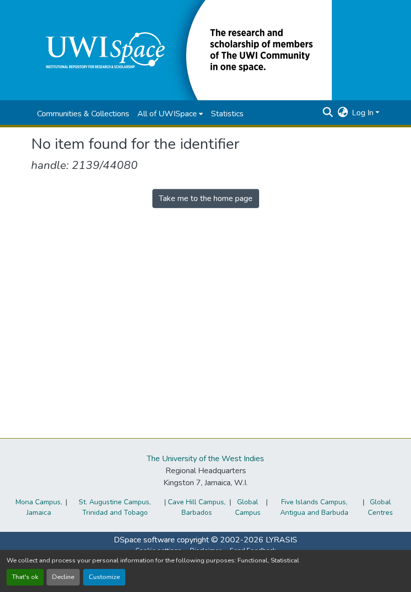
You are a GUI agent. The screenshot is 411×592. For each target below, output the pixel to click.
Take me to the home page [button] (206, 198)
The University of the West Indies (205, 458)
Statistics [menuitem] (227, 113)
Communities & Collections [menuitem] (83, 113)
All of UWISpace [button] (167, 113)
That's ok (25, 576)
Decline (63, 576)
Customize (104, 576)
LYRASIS (281, 539)
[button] (181, 49)
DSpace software (144, 539)
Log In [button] (363, 112)
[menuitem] (170, 114)
